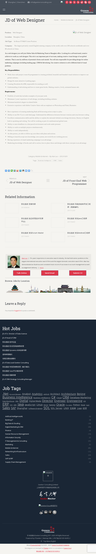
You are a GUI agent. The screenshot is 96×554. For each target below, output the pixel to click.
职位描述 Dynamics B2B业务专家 (14, 350)
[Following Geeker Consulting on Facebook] (50, 514)
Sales (60, 160)
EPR (84, 401)
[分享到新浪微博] (17, 171)
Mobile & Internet (42, 156)
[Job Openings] (55, 514)
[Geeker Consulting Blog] (42, 514)
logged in (17, 311)
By (54, 156)
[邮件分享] (26, 171)
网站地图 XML (40, 551)
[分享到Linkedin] (9, 171)
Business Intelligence (44, 160)
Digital (24, 400)
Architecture (68, 393)
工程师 (79, 408)
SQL (47, 407)
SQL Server (56, 408)
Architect (55, 394)
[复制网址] (32, 171)
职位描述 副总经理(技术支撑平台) (32, 220)
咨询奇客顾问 (7, 354)
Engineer (60, 400)
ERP (5, 404)
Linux (39, 404)
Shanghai (22, 408)
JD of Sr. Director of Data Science (14, 334)
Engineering (74, 400)
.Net (5, 393)
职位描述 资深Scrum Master (32, 233)
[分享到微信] (12, 171)
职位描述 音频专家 (28, 204)
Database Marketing (80, 397)
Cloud (59, 397)
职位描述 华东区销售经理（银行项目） (16, 367)
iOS (11, 405)
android (46, 394)
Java (21, 404)
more (42, 268)
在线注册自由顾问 (9, 358)
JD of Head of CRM (9, 338)
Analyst (26, 393)
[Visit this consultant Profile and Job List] (14, 267)
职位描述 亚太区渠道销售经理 (13, 346)
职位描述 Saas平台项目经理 (12, 371)
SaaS (87, 405)
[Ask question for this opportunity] (19, 273)
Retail (83, 405)
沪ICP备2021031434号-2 (61, 538)
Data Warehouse (8, 401)
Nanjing (52, 405)
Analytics (37, 393)
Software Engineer (35, 408)
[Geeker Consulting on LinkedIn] (46, 514)
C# (53, 397)
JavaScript (30, 404)
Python (76, 404)
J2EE (15, 405)
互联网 (73, 408)
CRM (54, 160)
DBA (16, 401)
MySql (46, 405)
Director (47, 400)
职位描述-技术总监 (9, 342)
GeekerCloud (67, 548)
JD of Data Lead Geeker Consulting (15, 363)
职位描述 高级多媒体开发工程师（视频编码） (79, 205)
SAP (13, 408)
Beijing (81, 393)
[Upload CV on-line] (75, 273)
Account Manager (15, 394)
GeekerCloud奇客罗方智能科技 (60, 545)
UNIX (66, 408)
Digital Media (35, 401)
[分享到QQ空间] (15, 171)
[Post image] (12, 208)
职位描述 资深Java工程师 (77, 218)
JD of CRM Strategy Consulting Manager (17, 379)
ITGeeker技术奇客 (35, 545)
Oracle (60, 404)
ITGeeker (38, 538)
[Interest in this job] (47, 273)
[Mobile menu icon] (4, 9)
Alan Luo (25, 258)
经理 (85, 408)
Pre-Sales (69, 405)
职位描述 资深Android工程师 (78, 233)
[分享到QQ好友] (23, 171)
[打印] (29, 171)
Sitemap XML (47, 538)
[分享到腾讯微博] (20, 171)
